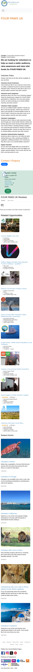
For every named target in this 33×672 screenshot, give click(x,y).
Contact (21, 644)
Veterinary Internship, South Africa (12, 423)
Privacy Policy (15, 642)
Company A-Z (27, 642)
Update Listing (8, 191)
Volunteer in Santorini (9, 626)
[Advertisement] (16, 37)
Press (17, 644)
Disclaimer (8, 642)
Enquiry (4, 164)
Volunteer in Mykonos (9, 513)
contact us (8, 184)
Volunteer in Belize (8, 462)
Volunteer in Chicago (8, 477)
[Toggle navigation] (3, 10)
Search (21, 642)
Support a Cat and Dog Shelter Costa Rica (15, 369)
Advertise (12, 644)
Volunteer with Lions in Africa (11, 550)
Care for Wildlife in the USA (10, 236)
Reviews (3, 200)
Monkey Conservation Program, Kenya (14, 288)
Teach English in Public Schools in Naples (15, 395)
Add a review (10, 200)
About (4, 642)
